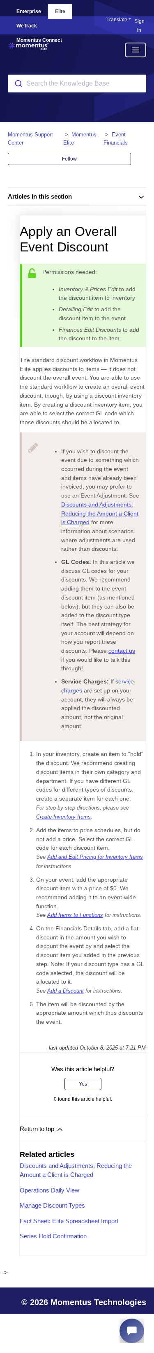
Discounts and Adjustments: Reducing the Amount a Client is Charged (99, 513)
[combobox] (77, 84)
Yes (83, 1084)
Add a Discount (65, 991)
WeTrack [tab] (26, 26)
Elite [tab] (60, 11)
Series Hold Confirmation (53, 1236)
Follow (69, 159)
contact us (121, 650)
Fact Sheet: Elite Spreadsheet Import (69, 1220)
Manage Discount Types (52, 1205)
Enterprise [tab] (28, 11)
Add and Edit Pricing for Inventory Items (95, 857)
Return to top (38, 1128)
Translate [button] (116, 20)
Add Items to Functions (75, 915)
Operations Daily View (49, 1190)
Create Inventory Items (63, 817)
